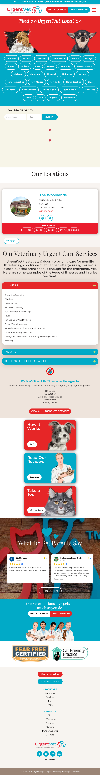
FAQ (32, 444)
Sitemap (50, 735)
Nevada (82, 74)
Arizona (26, 58)
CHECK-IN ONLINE (79, 10)
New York (55, 82)
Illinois (11, 66)
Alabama (11, 58)
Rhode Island (49, 90)
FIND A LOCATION (57, 10)
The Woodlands (53, 195)
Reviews (34, 477)
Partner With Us (50, 731)
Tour (50, 701)
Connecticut (59, 58)
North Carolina (73, 82)
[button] (49, 140)
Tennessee (89, 90)
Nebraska (67, 74)
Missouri (51, 74)
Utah (40, 97)
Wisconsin (69, 97)
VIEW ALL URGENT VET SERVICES (50, 411)
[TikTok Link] (52, 754)
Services (50, 697)
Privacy (64, 771)
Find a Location (50, 674)
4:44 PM (27, 230)
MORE (74, 230)
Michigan (18, 74)
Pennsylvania (29, 90)
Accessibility (74, 771)
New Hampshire (16, 82)
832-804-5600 (46, 211)
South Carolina (70, 90)
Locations (50, 693)
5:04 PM (51, 230)
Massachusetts (84, 66)
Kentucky (65, 66)
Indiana (25, 66)
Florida (75, 58)
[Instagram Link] (46, 754)
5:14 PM (63, 230)
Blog (50, 715)
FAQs (50, 705)
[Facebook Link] (39, 754)
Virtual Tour (36, 510)
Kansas (50, 66)
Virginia (53, 97)
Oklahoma (10, 90)
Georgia (89, 58)
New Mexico (37, 82)
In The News (50, 719)
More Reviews (50, 590)
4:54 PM (39, 230)
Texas (28, 97)
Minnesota (35, 74)
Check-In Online (50, 681)
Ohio (90, 82)
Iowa (37, 66)
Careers (50, 727)
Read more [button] (14, 579)
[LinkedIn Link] (59, 754)
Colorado (41, 58)
